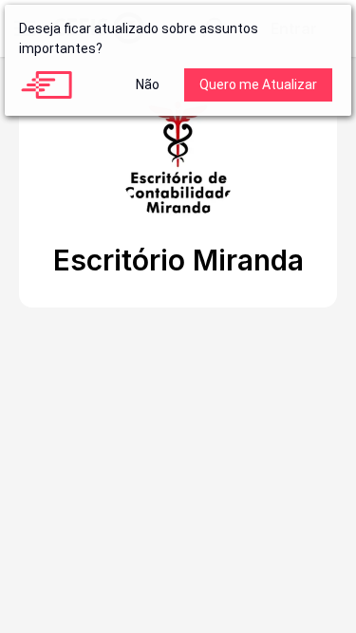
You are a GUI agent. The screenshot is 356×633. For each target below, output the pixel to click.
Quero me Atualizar (258, 84)
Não (147, 84)
